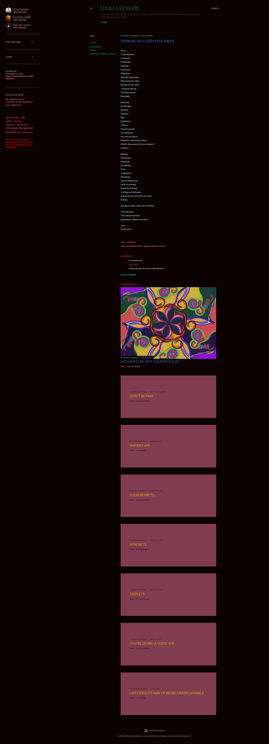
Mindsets (138, 544)
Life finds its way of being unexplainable (167, 693)
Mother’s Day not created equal (150, 361)
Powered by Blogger (157, 731)
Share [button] (92, 36)
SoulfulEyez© (119, 8)
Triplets (137, 594)
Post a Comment (128, 275)
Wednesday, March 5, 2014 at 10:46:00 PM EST (147, 268)
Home (104, 22)
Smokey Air (140, 445)
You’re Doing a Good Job (152, 643)
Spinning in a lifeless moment (103, 54)
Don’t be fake (142, 396)
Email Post (131, 242)
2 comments (141, 698)
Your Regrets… (143, 495)
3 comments (141, 450)
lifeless (93, 50)
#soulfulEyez (95, 47)
